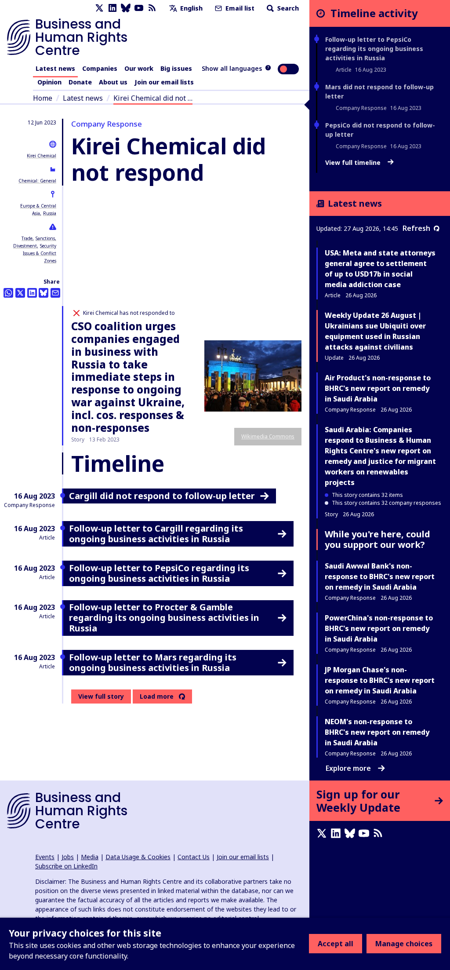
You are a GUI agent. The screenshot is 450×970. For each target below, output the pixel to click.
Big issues (176, 68)
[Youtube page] (139, 8)
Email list (239, 8)
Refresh (416, 228)
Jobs (68, 857)
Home (42, 98)
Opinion (49, 82)
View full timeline (353, 163)
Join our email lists (164, 82)
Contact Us (194, 857)
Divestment (25, 246)
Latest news (55, 68)
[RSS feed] (152, 8)
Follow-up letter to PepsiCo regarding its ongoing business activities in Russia (374, 48)
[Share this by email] (55, 293)
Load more (157, 696)
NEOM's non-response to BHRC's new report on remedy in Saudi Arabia (377, 732)
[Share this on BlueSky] (43, 293)
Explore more (348, 768)
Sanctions (45, 238)
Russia (49, 213)
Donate (80, 82)
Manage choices (403, 943)
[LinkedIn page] (112, 8)
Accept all (335, 943)
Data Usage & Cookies (138, 857)
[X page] (99, 8)
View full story (101, 696)
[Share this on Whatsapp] (8, 293)
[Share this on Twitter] (20, 293)
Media (89, 857)
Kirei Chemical (41, 156)
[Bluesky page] (125, 8)
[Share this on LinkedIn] (32, 293)
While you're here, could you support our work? (377, 539)
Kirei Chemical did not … (152, 98)
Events (44, 857)
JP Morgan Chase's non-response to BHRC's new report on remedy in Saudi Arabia (380, 680)
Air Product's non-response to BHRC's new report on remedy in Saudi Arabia (378, 388)
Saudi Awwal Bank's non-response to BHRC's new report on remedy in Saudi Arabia (380, 576)
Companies (99, 68)
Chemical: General (37, 181)
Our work (138, 68)
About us (113, 82)
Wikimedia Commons (267, 436)
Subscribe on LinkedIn (66, 866)
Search (287, 8)
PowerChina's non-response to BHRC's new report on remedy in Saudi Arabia (379, 628)
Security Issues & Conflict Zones (39, 253)
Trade (27, 238)
